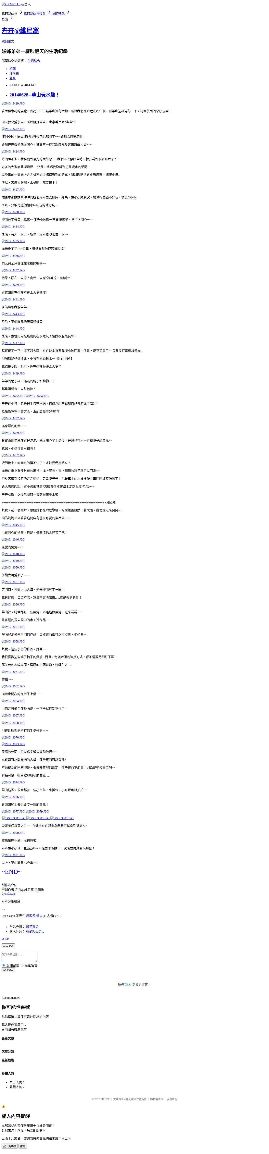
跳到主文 (8, 41)
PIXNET (105, 1099)
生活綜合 (34, 61)
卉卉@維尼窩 (20, 30)
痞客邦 (30, 915)
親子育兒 (32, 926)
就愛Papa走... (35, 931)
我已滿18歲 (9, 1146)
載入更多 (8, 946)
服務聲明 (172, 1099)
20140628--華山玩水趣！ (34, 94)
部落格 (14, 73)
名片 (12, 78)
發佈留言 (8, 970)
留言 (39, 915)
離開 (22, 1146)
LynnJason (8, 893)
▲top (5, 938)
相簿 (12, 68)
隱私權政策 (156, 1099)
